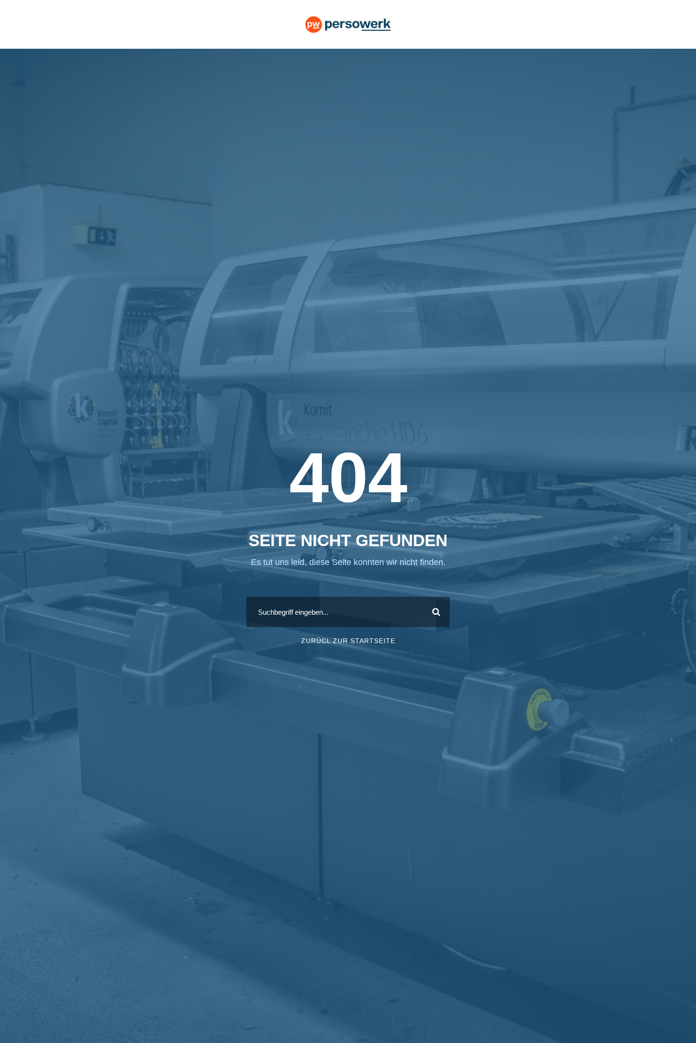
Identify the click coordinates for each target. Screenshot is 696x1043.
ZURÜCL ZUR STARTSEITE (348, 641)
